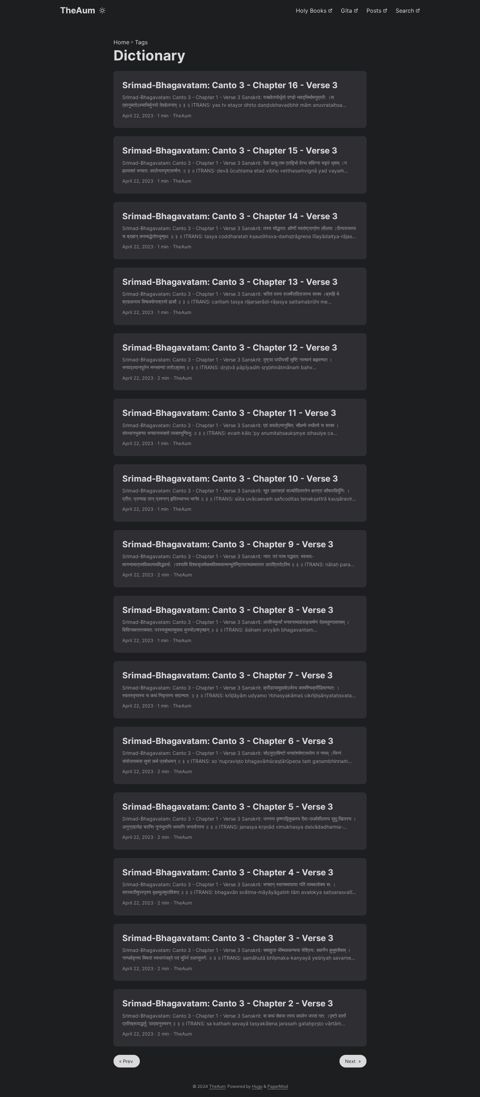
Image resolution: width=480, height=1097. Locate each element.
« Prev (126, 1061)
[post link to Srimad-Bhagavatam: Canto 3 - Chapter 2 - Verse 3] (240, 1018)
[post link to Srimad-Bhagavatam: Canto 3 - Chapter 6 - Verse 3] (240, 755)
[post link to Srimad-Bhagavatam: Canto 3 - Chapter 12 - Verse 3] (240, 362)
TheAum (77, 10)
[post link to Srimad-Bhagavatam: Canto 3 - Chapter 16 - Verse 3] (240, 99)
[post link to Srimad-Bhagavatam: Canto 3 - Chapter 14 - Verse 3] (240, 230)
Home (121, 42)
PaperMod (277, 1086)
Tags (141, 42)
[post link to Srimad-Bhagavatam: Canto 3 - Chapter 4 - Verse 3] (240, 886)
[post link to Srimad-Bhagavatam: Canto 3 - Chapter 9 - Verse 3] (240, 558)
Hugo (257, 1086)
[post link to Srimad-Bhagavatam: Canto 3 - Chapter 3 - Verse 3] (240, 952)
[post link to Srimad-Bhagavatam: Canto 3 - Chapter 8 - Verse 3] (240, 624)
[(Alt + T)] (102, 10)
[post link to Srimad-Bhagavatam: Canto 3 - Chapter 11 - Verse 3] (240, 427)
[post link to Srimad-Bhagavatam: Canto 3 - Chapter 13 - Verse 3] (240, 296)
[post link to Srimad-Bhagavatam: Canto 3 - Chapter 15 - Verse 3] (240, 165)
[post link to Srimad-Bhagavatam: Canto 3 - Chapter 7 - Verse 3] (240, 689)
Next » (353, 1061)
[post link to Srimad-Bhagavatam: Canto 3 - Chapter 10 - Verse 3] (240, 493)
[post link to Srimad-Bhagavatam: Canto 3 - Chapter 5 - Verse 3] (240, 821)
